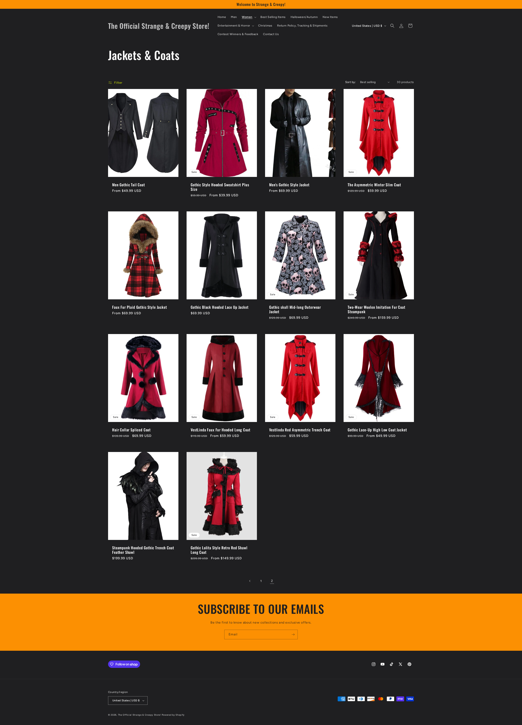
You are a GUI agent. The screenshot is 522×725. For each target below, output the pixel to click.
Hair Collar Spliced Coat (131, 429)
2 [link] (272, 581)
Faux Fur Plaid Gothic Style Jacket (139, 307)
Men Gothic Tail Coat (128, 184)
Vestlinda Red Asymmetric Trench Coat (300, 429)
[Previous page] (250, 580)
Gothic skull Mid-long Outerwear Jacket (295, 309)
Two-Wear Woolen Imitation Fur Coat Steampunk (376, 309)
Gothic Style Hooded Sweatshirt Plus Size (220, 186)
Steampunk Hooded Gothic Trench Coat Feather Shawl (143, 549)
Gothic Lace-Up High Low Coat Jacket (377, 429)
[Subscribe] (293, 634)
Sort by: (350, 82)
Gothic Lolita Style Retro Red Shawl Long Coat (219, 549)
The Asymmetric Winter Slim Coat (374, 184)
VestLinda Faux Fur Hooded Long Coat (220, 429)
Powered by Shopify (173, 715)
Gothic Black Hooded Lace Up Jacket (220, 307)
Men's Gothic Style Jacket (289, 184)
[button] (248, 17)
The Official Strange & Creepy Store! (139, 715)
